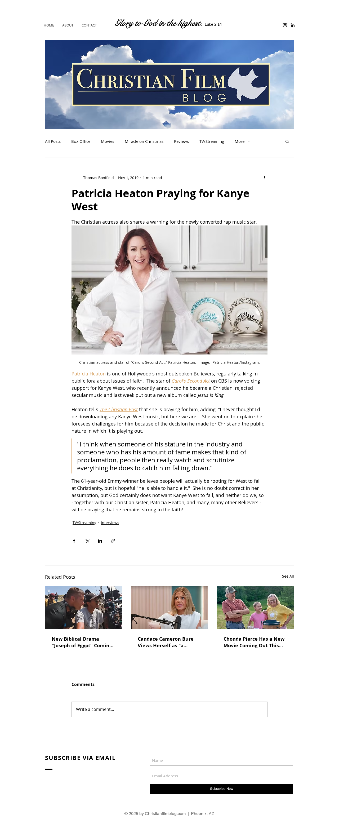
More (239, 141)
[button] (287, 141)
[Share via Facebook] (74, 540)
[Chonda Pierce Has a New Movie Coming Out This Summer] (255, 607)
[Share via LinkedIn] (99, 540)
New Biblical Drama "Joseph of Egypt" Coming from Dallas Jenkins (82, 642)
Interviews (110, 522)
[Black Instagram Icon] (285, 25)
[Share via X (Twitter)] (87, 540)
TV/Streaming (211, 141)
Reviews (181, 141)
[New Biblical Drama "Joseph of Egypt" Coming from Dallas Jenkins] (83, 607)
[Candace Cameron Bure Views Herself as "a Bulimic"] (169, 607)
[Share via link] (112, 540)
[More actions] (264, 177)
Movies (107, 141)
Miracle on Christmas (144, 141)
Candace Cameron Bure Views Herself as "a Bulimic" (166, 642)
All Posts (53, 141)
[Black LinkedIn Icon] (292, 25)
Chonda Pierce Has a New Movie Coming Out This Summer (254, 642)
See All (288, 576)
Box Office (80, 141)
